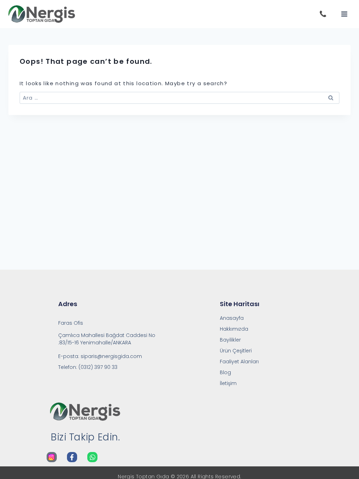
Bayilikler (230, 339)
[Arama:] (179, 97)
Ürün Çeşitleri (236, 350)
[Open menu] (344, 13)
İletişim (228, 383)
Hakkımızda (234, 328)
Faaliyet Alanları (239, 361)
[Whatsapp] (92, 457)
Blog (225, 372)
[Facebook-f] (72, 457)
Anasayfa (232, 318)
